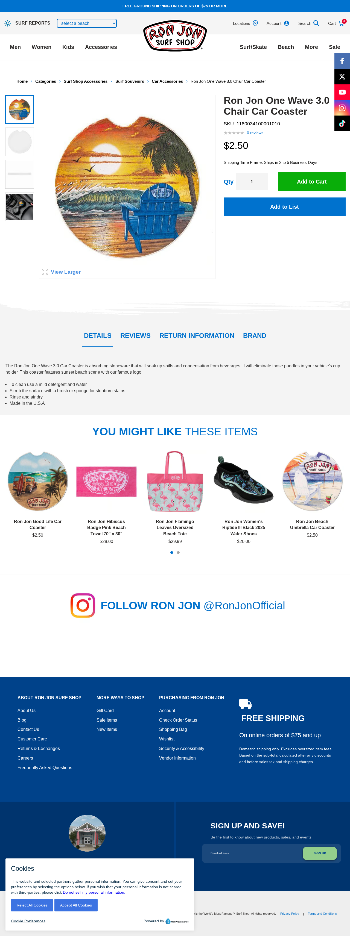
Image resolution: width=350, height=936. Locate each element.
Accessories (101, 47)
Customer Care (32, 739)
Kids (68, 47)
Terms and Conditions (322, 913)
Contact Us (28, 729)
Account (167, 710)
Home (22, 81)
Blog (22, 720)
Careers (25, 758)
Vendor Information (177, 758)
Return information (196, 335)
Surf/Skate (253, 47)
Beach (286, 47)
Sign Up (320, 853)
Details (98, 335)
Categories (45, 81)
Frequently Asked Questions (45, 767)
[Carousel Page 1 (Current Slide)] (171, 552)
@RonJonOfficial (244, 606)
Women (41, 47)
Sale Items (107, 720)
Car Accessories (167, 81)
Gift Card (105, 710)
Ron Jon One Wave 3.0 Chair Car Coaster (228, 81)
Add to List (284, 207)
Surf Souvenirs (129, 81)
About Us (27, 710)
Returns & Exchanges (39, 748)
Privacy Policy (289, 913)
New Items (107, 729)
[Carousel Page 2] (178, 552)
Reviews (135, 335)
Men (15, 47)
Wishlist (166, 739)
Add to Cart (312, 182)
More (311, 47)
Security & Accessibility (181, 748)
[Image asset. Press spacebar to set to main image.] (19, 109)
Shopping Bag (173, 729)
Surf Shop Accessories (85, 81)
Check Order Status (178, 720)
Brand (254, 335)
